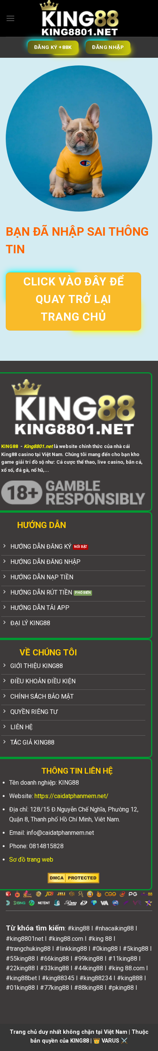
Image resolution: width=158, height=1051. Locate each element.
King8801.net (38, 446)
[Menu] (10, 18)
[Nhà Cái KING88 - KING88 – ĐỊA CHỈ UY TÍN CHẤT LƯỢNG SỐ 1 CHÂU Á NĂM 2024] (79, 18)
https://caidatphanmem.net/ (72, 796)
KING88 (9, 446)
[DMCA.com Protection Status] (73, 877)
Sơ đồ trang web (31, 859)
